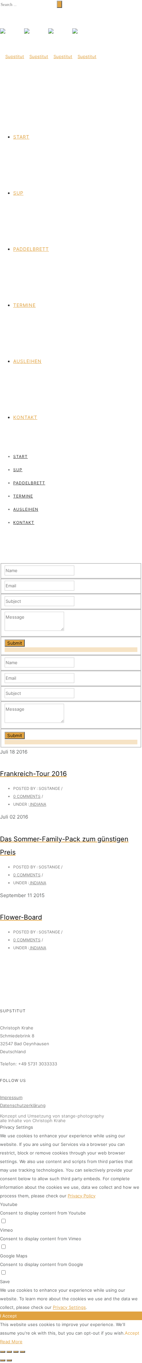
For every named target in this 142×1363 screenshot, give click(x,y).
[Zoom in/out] (22, 1352)
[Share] (9, 1352)
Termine (24, 305)
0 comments (27, 796)
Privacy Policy (81, 1195)
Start (21, 137)
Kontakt (25, 417)
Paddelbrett (31, 249)
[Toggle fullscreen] (15, 1352)
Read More (11, 1341)
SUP (18, 193)
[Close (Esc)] (2, 1352)
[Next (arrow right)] (9, 1360)
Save (5, 1281)
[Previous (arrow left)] (2, 1360)
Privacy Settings (69, 1307)
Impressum (11, 1097)
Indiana (37, 804)
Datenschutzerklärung (23, 1105)
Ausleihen (27, 361)
